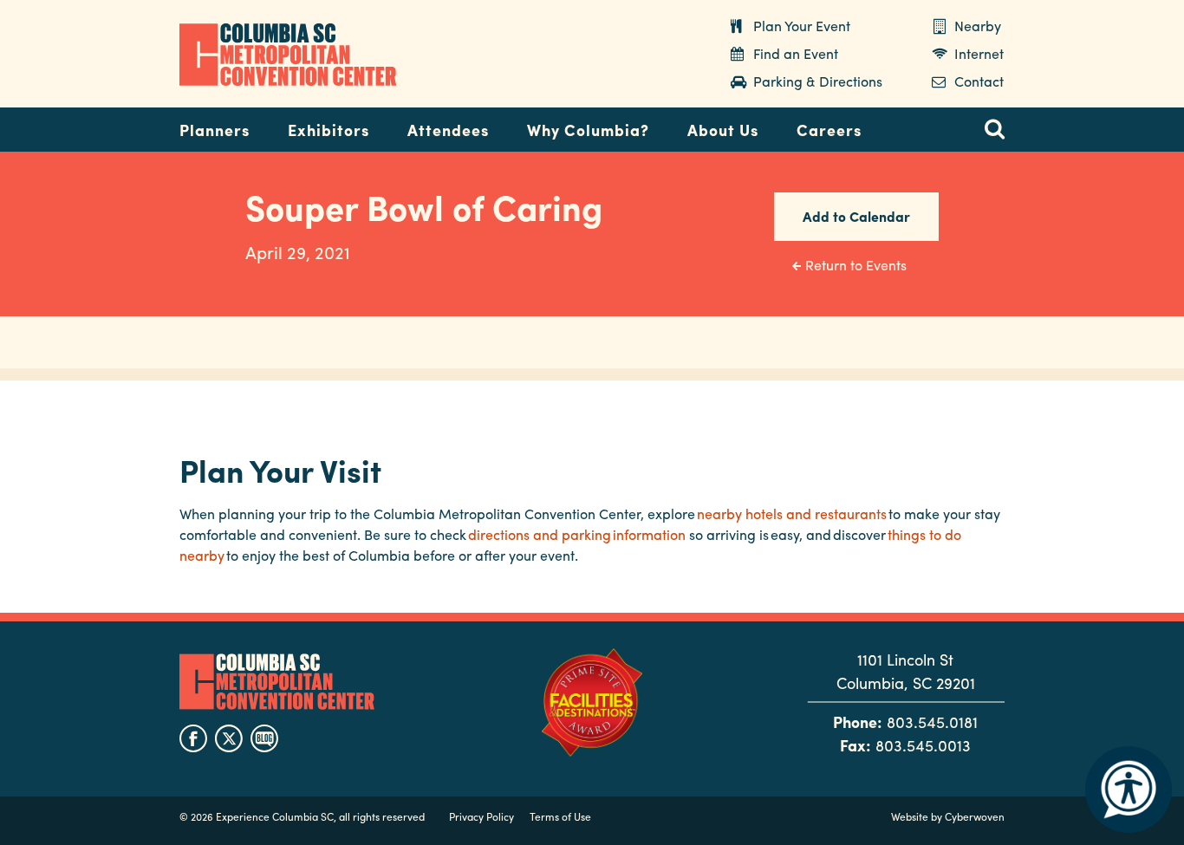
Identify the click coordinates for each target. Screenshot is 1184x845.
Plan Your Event (801, 26)
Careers (829, 129)
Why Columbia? (588, 129)
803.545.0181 (932, 721)
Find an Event (795, 53)
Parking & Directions (817, 81)
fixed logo (123, 124)
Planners (214, 129)
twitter (229, 738)
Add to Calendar (856, 216)
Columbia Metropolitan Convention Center (287, 55)
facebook (193, 738)
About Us (722, 129)
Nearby (977, 26)
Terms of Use (560, 816)
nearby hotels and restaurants (792, 513)
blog (264, 738)
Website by (948, 816)
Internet (979, 53)
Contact (979, 81)
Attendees (448, 129)
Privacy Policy (481, 816)
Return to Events (856, 265)
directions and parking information (577, 534)
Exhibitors (328, 129)
